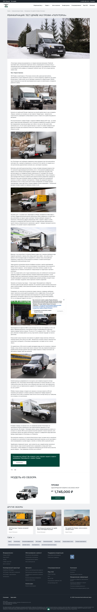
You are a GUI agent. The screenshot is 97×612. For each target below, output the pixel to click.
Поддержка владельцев (55, 553)
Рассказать (19, 462)
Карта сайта (13, 597)
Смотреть (58, 498)
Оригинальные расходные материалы (34, 572)
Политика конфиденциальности (77, 586)
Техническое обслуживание (31, 555)
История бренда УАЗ (52, 582)
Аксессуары (29, 584)
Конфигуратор (65, 5)
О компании (73, 570)
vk (72, 557)
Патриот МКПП (6, 555)
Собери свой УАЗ (7, 561)
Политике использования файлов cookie (51, 305)
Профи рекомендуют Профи (17, 11)
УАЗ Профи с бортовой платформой (11, 572)
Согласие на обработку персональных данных (79, 580)
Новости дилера (51, 574)
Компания (92, 5)
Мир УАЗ (85, 5)
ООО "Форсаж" (6, 1)
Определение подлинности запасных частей (34, 575)
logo (8, 5)
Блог (49, 576)
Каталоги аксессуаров (30, 586)
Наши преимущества (30, 561)
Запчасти (28, 568)
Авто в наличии (56, 5)
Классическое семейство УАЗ (55, 580)
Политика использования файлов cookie (79, 588)
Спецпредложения (76, 5)
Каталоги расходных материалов (33, 577)
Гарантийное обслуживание (54, 555)
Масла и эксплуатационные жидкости (34, 570)
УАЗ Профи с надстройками (9, 574)
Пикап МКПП (6, 557)
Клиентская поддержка (53, 557)
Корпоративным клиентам (76, 574)
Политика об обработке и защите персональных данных (78, 583)
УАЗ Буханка (6, 576)
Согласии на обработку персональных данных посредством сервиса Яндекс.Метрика (45, 307)
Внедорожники (8, 553)
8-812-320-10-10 (85, 1)
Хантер (4, 559)
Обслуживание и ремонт (33, 553)
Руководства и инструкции (31, 557)
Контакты (92, 1)
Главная (8, 11)
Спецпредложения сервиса (31, 559)
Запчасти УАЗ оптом (30, 580)
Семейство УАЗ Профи (8, 570)
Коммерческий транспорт (11, 568)
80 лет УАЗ (50, 578)
